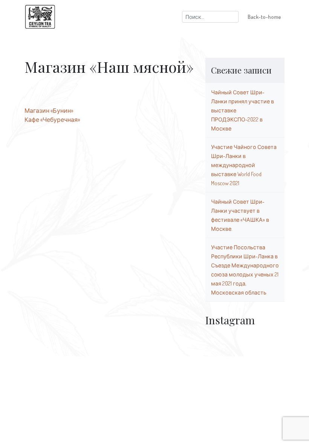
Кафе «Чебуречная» (52, 119)
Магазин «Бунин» (48, 110)
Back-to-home (264, 16)
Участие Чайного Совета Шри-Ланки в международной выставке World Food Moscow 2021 (244, 164)
